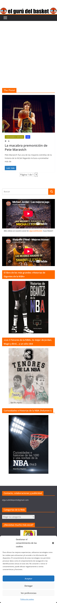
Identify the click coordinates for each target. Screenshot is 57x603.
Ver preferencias (28, 593)
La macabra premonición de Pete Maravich (26, 147)
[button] (53, 543)
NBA (28, 137)
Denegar (29, 585)
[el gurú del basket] (28, 9)
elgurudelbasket (35, 231)
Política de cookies (27, 599)
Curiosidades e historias (14, 137)
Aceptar (28, 578)
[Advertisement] (28, 50)
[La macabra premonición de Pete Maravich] (28, 114)
